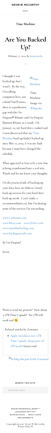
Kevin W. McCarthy (25, 4)
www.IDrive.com (33, 223)
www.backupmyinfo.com (17, 233)
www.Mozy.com (12, 223)
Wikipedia (36, 108)
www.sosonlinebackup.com (18, 228)
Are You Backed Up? (25, 43)
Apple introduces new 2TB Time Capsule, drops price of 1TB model (27, 341)
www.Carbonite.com (14, 218)
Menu (25, 11)
